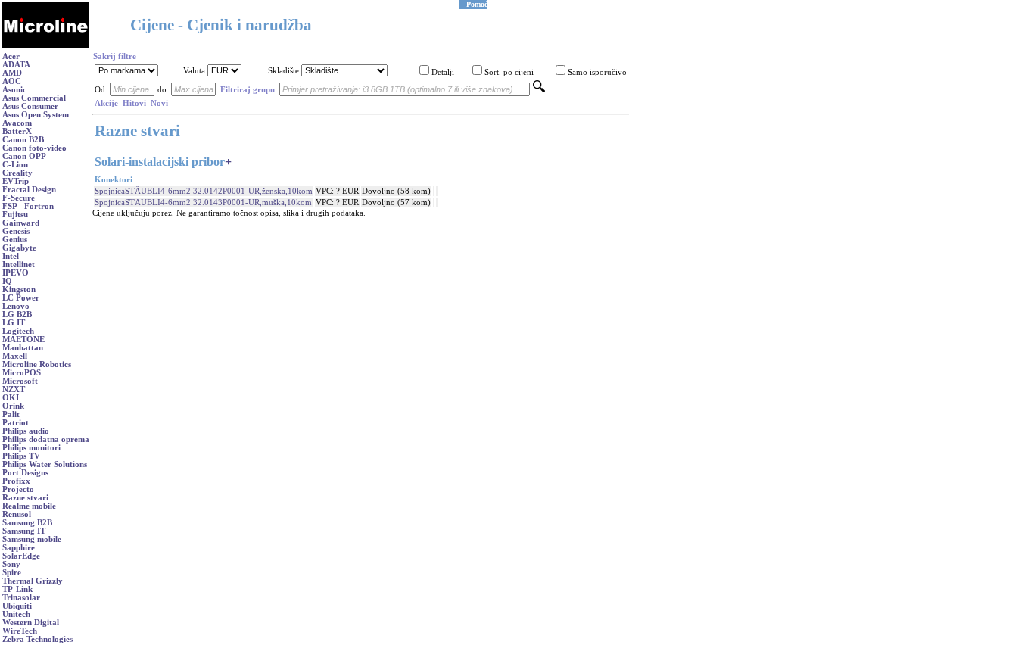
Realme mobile (29, 506)
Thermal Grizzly (32, 581)
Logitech (18, 331)
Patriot (15, 423)
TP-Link (17, 589)
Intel (10, 256)
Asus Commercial (34, 98)
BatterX (17, 131)
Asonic (14, 90)
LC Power (20, 298)
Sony (11, 564)
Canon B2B (23, 139)
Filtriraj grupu (247, 90)
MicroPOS (21, 373)
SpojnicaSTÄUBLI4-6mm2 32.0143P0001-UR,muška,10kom (203, 202)
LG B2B (17, 314)
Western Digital (30, 622)
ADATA (16, 65)
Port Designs (25, 473)
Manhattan (22, 348)
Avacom (17, 123)
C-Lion (15, 164)
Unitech (16, 614)
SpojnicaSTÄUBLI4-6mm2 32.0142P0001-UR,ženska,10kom (204, 191)
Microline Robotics (36, 364)
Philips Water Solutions (44, 464)
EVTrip (15, 181)
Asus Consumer (30, 106)
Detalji (442, 72)
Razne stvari (25, 498)
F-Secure (18, 198)
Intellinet (18, 264)
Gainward (20, 223)
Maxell (14, 356)
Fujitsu (15, 214)
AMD (12, 73)
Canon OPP (24, 156)
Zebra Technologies (37, 639)
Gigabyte (19, 248)
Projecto (18, 489)
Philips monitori (31, 448)
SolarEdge (21, 556)
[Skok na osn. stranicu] (45, 45)
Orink (13, 406)
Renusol (16, 514)
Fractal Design (29, 189)
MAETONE (23, 339)
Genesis (16, 231)
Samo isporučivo (597, 72)
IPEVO (15, 273)
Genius (14, 239)
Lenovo (16, 306)
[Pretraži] (539, 90)
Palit (11, 414)
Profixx (16, 481)
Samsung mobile (31, 539)
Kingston (19, 289)
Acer (11, 56)
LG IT (13, 323)
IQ (7, 281)
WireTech (19, 631)
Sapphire (18, 547)
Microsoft (20, 381)
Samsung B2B (27, 523)
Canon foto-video (34, 148)
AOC (11, 81)
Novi (159, 103)
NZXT (13, 389)
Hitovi (134, 103)
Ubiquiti (17, 606)
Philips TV (21, 456)
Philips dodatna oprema (45, 439)
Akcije (106, 103)
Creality (17, 173)
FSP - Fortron (28, 206)
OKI (10, 398)
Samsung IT (23, 531)
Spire (11, 572)
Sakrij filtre (114, 56)
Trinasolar (21, 597)
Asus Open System (35, 115)
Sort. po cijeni (509, 72)
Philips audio (25, 431)
